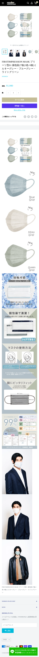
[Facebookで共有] (25, 116)
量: (3, 93)
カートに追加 (19, 100)
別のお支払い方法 (19, 110)
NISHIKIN (5, 76)
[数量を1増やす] (18, 93)
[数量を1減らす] (8, 93)
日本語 (5, 639)
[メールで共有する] (35, 116)
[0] (35, 3)
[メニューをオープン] (3, 3)
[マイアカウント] (32, 3)
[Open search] (28, 3)
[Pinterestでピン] (28, 116)
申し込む (8, 630)
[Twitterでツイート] (32, 116)
